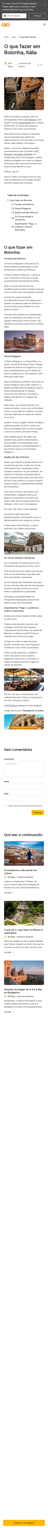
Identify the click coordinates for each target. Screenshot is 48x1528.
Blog (14, 37)
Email (6, 794)
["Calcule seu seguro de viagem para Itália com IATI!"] (24, 721)
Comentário (9, 759)
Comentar (38, 812)
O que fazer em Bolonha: (20, 200)
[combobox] (14, 15)
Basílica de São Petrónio (26, 212)
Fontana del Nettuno (24, 204)
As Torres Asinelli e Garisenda (24, 218)
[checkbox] (5, 805)
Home (6, 37)
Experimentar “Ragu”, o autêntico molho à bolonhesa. (26, 226)
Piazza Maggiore (23, 208)
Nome (6, 781)
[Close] (45, 5)
